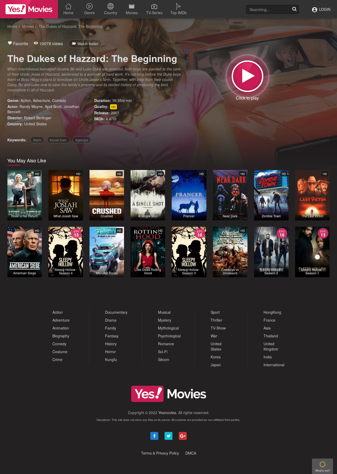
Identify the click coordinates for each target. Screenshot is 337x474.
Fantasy (111, 335)
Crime (57, 359)
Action (26, 100)
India (268, 356)
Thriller (216, 320)
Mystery (164, 320)
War (214, 335)
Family (110, 328)
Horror (110, 351)
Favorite (20, 43)
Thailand (271, 335)
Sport (215, 312)
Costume (59, 351)
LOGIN (324, 9)
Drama (110, 320)
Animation (60, 328)
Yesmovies (167, 412)
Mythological (168, 328)
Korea (216, 356)
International (274, 364)
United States (35, 123)
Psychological (169, 335)
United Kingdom (271, 346)
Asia (267, 328)
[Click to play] (247, 76)
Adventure (41, 100)
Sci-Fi (162, 351)
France (269, 320)
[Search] (294, 9)
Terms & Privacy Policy (160, 453)
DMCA (190, 453)
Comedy (59, 100)
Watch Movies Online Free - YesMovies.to (29, 9)
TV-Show (218, 328)
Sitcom (163, 359)
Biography (60, 335)
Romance (166, 343)
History (111, 343)
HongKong (272, 312)
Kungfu (111, 359)
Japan (216, 364)
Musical (164, 312)
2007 (115, 112)
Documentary (116, 312)
